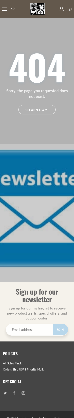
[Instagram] (23, 393)
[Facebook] (14, 393)
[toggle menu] (4, 9)
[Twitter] (5, 393)
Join (60, 329)
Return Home (37, 109)
